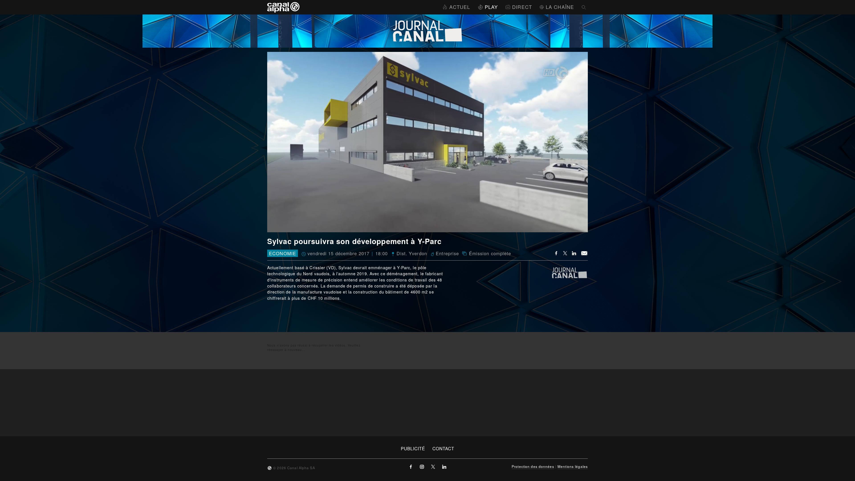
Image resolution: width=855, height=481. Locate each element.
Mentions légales (573, 466)
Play (491, 6)
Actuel (459, 6)
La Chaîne (560, 6)
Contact (443, 448)
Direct (522, 6)
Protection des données (533, 466)
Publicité (413, 448)
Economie (282, 253)
